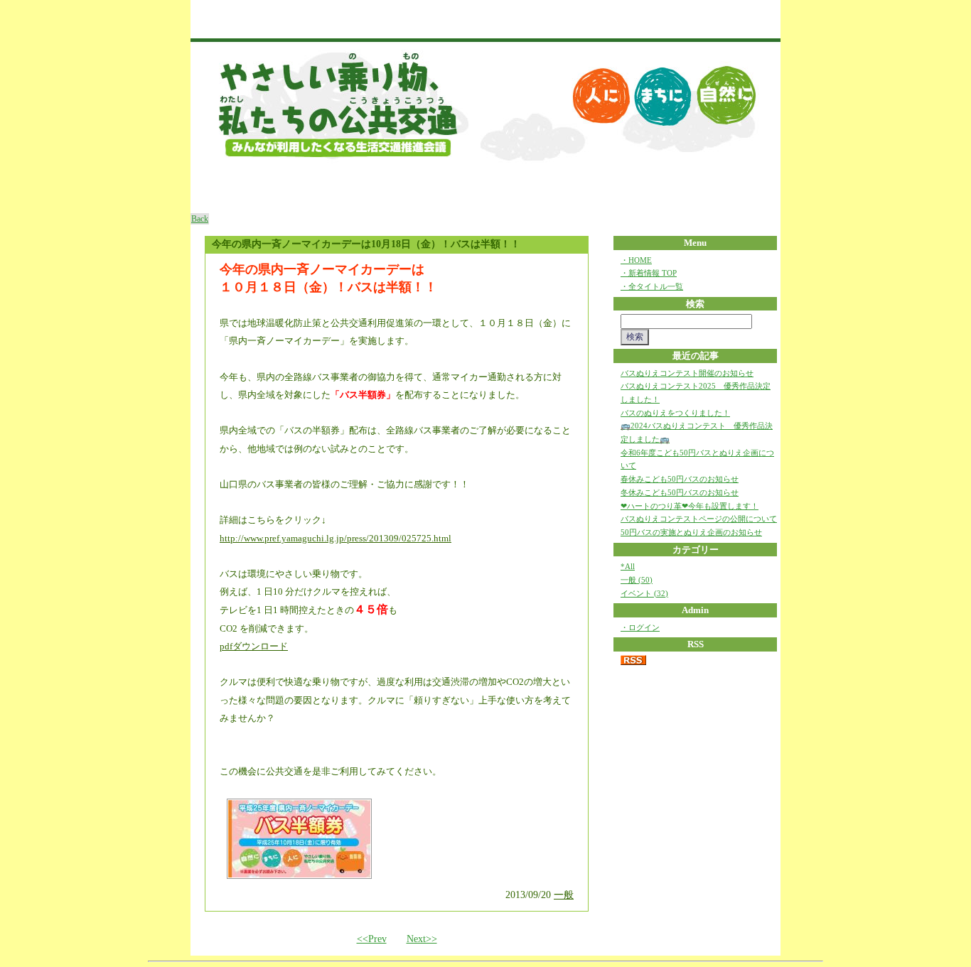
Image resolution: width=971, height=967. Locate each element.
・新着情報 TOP (649, 273)
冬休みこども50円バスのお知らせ (680, 492)
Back (199, 219)
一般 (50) (637, 580)
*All (628, 566)
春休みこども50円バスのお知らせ (680, 479)
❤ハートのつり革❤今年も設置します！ (689, 506)
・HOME (636, 260)
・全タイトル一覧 (652, 286)
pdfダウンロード (254, 646)
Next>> (422, 939)
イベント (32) (644, 593)
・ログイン (640, 627)
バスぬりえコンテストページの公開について (699, 518)
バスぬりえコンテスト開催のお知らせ (687, 373)
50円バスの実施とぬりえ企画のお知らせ (691, 532)
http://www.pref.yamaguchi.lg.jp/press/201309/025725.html (335, 538)
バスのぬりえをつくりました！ (675, 413)
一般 (564, 895)
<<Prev (372, 939)
